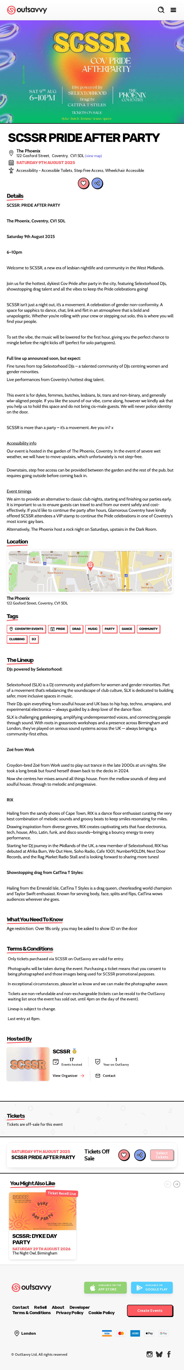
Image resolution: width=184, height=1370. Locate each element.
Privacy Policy (69, 1312)
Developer (80, 1307)
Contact (20, 1307)
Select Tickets (161, 1155)
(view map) (93, 156)
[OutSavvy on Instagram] (149, 1354)
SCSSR (61, 1051)
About (58, 1307)
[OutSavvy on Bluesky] (159, 1354)
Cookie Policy (101, 1312)
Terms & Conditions (31, 1312)
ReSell (40, 1307)
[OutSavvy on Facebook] (169, 1354)
